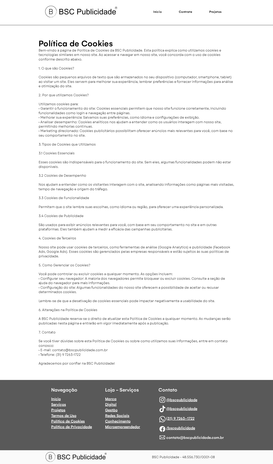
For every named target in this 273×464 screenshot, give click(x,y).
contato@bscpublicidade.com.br (80, 350)
